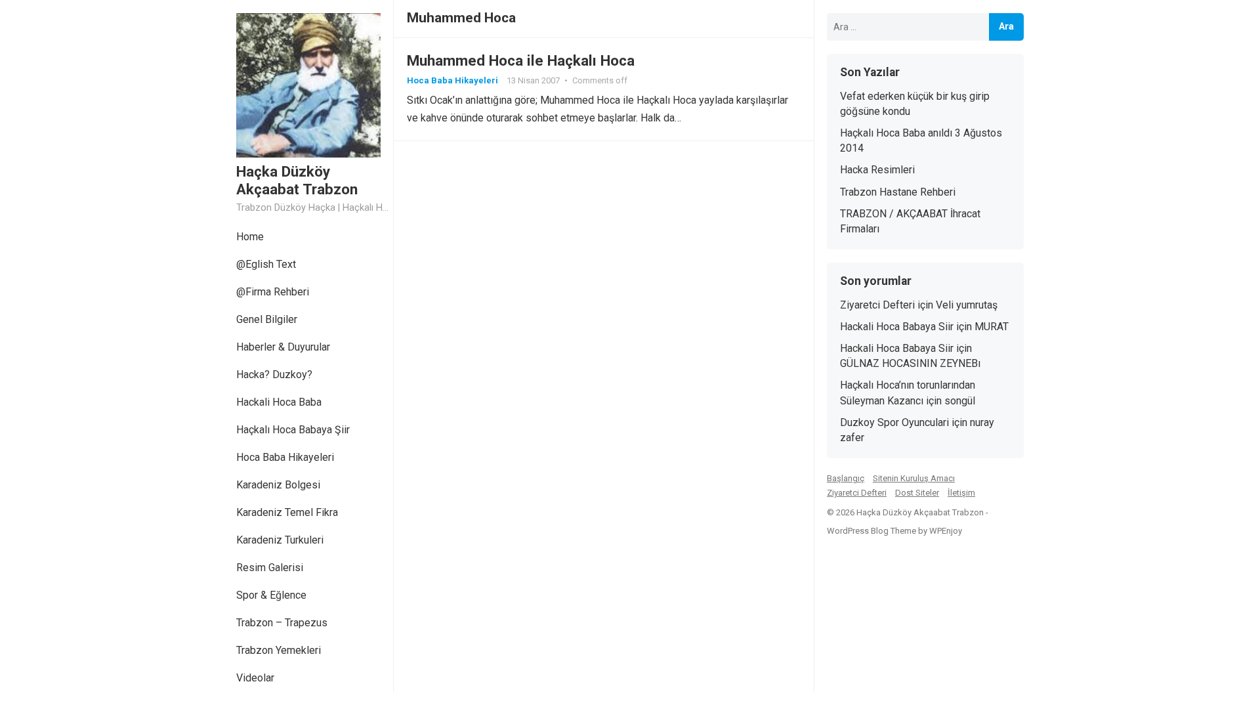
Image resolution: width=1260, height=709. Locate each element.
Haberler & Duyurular (283, 347)
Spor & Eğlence (271, 595)
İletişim (961, 493)
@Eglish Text (266, 264)
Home (250, 236)
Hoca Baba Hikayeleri (285, 457)
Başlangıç (845, 478)
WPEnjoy (945, 531)
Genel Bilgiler (266, 319)
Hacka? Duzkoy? (274, 374)
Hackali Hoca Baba (279, 402)
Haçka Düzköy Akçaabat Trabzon (297, 180)
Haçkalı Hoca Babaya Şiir (293, 429)
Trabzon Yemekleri (278, 650)
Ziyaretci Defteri (877, 305)
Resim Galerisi (269, 567)
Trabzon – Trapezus (281, 622)
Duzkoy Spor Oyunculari (894, 422)
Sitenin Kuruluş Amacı (914, 478)
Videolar (255, 678)
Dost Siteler (917, 493)
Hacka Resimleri (877, 169)
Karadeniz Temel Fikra (287, 512)
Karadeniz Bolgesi (278, 485)
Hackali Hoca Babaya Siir (897, 326)
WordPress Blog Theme (871, 531)
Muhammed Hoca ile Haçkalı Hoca (521, 60)
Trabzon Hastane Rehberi (898, 192)
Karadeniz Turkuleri (280, 540)
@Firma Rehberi (272, 292)
